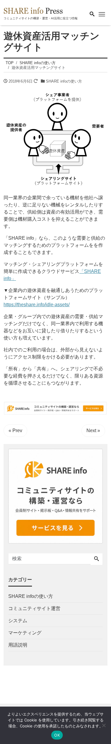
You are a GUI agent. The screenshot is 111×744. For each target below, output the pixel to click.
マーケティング (24, 632)
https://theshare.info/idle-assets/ (37, 304)
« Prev (15, 430)
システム (17, 620)
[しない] (104, 725)
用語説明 (17, 644)
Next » (93, 430)
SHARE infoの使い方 (64, 81)
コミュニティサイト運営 (34, 608)
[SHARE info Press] (33, 10)
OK (57, 735)
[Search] (96, 559)
